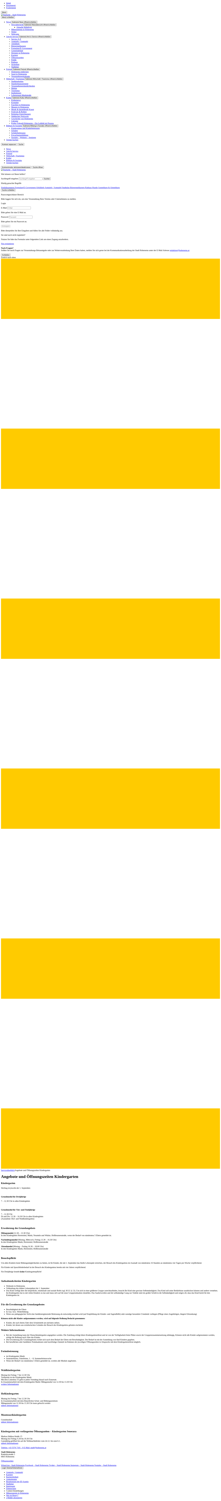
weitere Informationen (10, 1384)
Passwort (4, 217)
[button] (110, 712)
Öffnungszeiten (7, 1461)
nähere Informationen (9, 1405)
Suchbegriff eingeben (9, 179)
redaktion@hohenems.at (179, 250)
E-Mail (4, 208)
